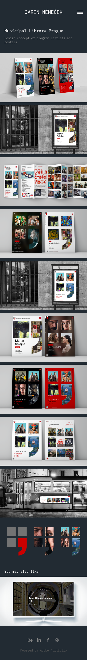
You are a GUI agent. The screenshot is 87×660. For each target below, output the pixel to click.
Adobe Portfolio (53, 650)
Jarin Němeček (43, 11)
